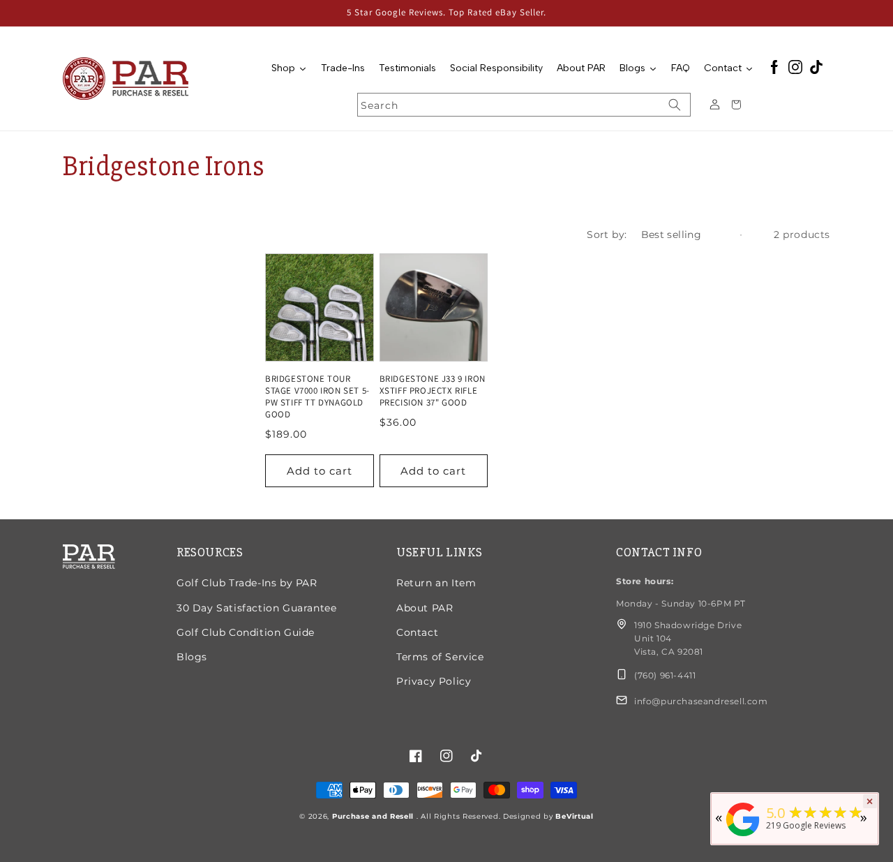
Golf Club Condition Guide (246, 632)
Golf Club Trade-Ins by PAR (247, 583)
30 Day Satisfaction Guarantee (256, 608)
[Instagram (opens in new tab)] (795, 68)
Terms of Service (440, 657)
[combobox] (524, 105)
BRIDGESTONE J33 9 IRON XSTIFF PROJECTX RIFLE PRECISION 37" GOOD (433, 390)
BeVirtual (574, 816)
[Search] (674, 105)
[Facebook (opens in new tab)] (774, 68)
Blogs (192, 657)
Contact (417, 632)
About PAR (424, 608)
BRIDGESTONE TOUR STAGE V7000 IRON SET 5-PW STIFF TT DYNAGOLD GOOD (317, 396)
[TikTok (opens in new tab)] (816, 68)
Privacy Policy (433, 681)
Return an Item (436, 583)
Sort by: (606, 234)
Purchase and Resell (374, 816)
